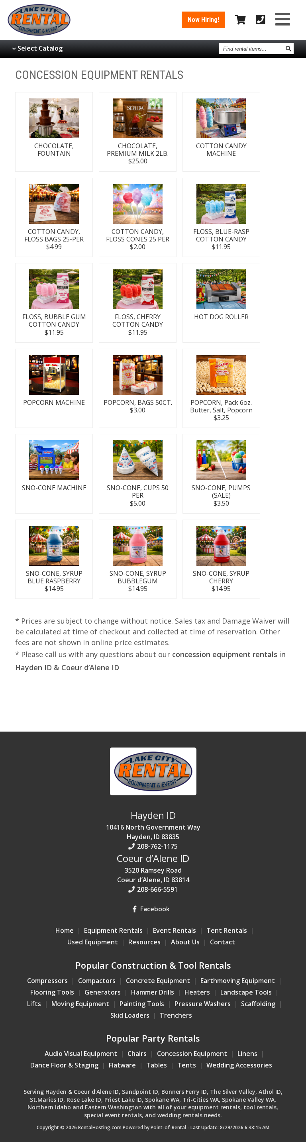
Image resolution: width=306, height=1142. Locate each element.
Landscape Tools (246, 992)
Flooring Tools (52, 992)
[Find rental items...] (289, 48)
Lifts (34, 1003)
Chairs (137, 1053)
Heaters (197, 992)
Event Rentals (174, 930)
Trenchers (176, 1015)
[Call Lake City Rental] (260, 20)
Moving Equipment (80, 1003)
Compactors (97, 980)
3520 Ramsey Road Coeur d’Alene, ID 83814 (153, 868)
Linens (247, 1053)
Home (64, 930)
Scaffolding (258, 1003)
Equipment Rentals (113, 930)
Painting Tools (142, 1003)
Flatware (122, 1065)
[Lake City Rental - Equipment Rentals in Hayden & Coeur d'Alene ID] (39, 33)
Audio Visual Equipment (81, 1053)
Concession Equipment (192, 1053)
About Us (185, 942)
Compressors (47, 980)
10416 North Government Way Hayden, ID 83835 (153, 824)
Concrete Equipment (158, 980)
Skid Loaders (129, 1015)
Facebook (154, 909)
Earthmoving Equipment (237, 980)
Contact (222, 942)
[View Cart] (240, 20)
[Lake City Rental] (153, 793)
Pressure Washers (203, 1003)
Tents (186, 1065)
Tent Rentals (226, 930)
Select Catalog (40, 48)
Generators (102, 992)
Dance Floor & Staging (64, 1065)
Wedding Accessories (239, 1065)
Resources (144, 942)
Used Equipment (92, 942)
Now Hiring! (203, 20)
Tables (156, 1065)
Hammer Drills (152, 992)
